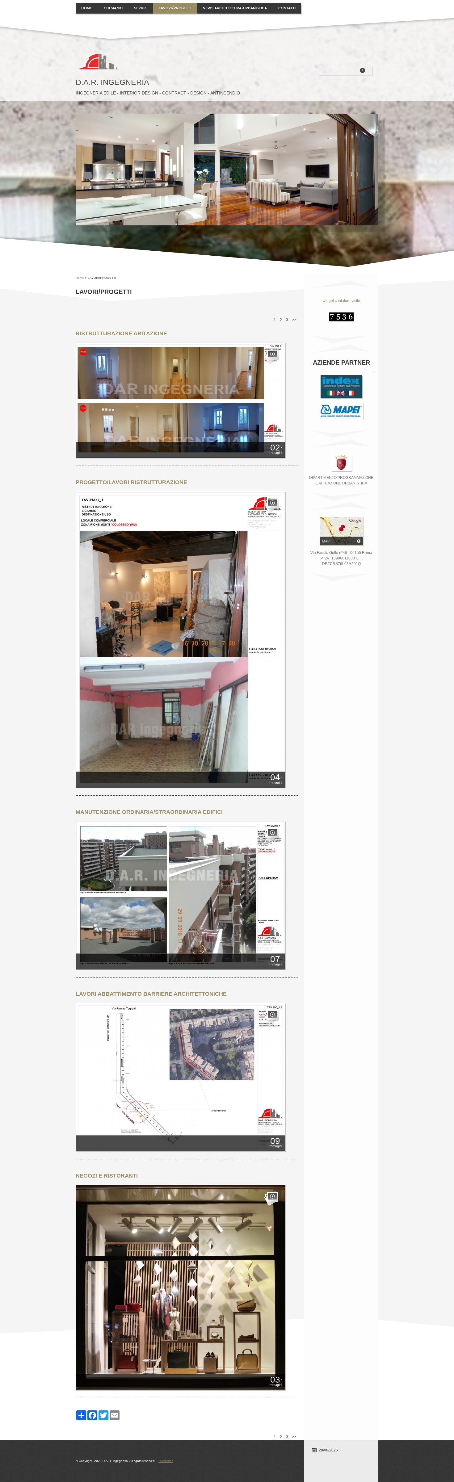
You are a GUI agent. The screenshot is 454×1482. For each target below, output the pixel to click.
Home (86, 8)
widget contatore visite (341, 301)
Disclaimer (165, 1461)
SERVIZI (140, 8)
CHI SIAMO (113, 8)
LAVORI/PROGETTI (175, 8)
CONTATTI (287, 8)
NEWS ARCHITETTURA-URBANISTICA (235, 8)
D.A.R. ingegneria (112, 82)
